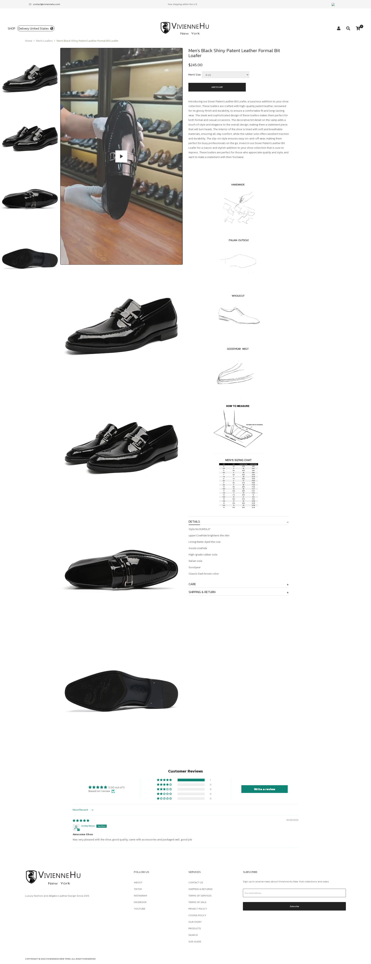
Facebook (140, 902)
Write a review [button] (264, 789)
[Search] (348, 28)
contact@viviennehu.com (46, 4)
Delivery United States (34, 28)
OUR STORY (195, 922)
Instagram (140, 895)
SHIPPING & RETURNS (200, 889)
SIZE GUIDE (194, 941)
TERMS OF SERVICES (200, 895)
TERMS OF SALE (197, 902)
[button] (164, 780)
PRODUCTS (194, 928)
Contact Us (195, 882)
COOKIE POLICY (197, 915)
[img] (81, 821)
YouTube (139, 909)
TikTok (138, 889)
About (138, 882)
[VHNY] (185, 28)
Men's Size (194, 75)
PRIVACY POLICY (197, 909)
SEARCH (193, 935)
